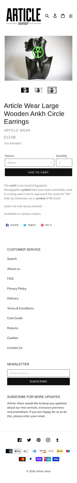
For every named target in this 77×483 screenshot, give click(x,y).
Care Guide (15, 318)
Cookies (12, 338)
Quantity (61, 155)
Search (12, 259)
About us (13, 269)
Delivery (13, 298)
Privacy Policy (16, 288)
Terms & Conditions (20, 308)
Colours (9, 155)
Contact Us (14, 348)
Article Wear (43, 471)
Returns (12, 328)
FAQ (10, 278)
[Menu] (71, 15)
